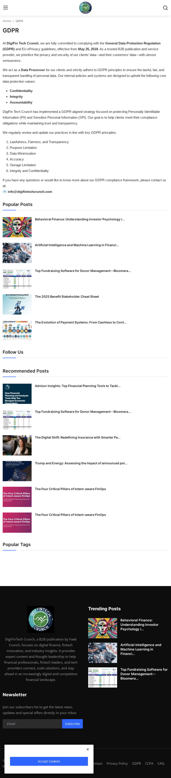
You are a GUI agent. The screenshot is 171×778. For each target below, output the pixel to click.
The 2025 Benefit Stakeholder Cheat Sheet (67, 296)
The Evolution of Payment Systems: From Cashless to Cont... (80, 322)
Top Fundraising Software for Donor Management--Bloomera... (83, 271)
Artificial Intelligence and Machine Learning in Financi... (77, 245)
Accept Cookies (49, 761)
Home (7, 21)
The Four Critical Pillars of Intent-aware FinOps (70, 489)
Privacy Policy (117, 763)
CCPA (149, 763)
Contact (96, 763)
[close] (87, 749)
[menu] (5, 8)
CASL (161, 763)
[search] (165, 8)
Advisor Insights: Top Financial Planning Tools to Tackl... (77, 386)
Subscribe (72, 724)
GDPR (136, 763)
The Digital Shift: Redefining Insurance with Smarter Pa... (77, 437)
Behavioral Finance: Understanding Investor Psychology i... (80, 219)
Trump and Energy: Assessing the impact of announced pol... (81, 463)
